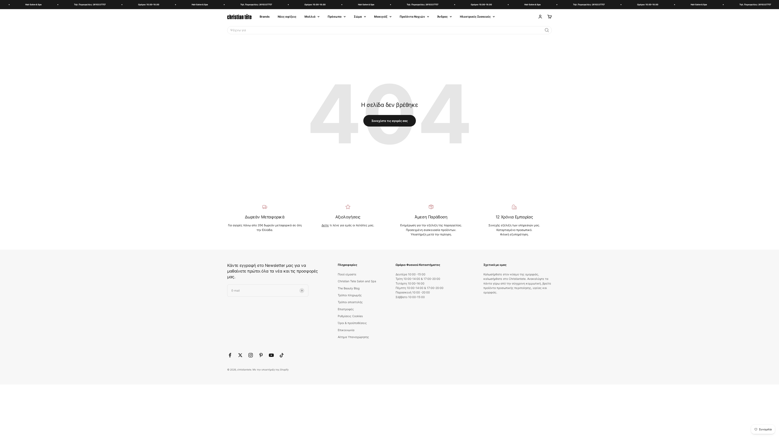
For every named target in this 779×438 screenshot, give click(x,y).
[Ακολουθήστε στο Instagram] (250, 355)
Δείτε (325, 225)
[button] (547, 30)
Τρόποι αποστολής (350, 302)
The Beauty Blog (349, 288)
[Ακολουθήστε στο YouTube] (271, 355)
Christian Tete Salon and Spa (357, 281)
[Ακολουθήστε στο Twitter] (240, 355)
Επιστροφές (346, 309)
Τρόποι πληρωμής (350, 295)
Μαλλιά (309, 16)
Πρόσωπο (335, 16)
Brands (265, 16)
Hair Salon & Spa (20, 4)
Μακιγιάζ (380, 16)
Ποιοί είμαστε (347, 274)
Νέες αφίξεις (287, 16)
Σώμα (358, 16)
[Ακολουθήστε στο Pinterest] (261, 355)
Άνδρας (442, 16)
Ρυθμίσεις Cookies (350, 316)
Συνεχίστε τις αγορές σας (389, 120)
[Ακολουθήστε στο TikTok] (281, 355)
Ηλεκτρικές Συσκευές (475, 16)
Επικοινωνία (346, 330)
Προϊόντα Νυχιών (412, 16)
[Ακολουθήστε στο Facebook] (230, 355)
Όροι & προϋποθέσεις (352, 323)
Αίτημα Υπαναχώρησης (353, 337)
